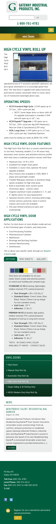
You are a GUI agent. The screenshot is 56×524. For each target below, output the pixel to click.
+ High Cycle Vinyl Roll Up (17, 381)
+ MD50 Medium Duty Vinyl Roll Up (21, 392)
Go (37, 17)
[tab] (10, 259)
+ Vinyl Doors (12, 364)
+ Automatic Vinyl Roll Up (17, 375)
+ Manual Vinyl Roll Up (16, 370)
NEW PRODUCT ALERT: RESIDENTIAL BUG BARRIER (26, 410)
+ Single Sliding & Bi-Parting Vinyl (20, 386)
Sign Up (17, 518)
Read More (11, 448)
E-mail (7, 488)
